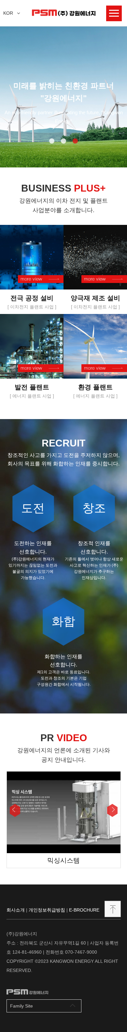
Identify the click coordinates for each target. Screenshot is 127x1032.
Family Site (21, 1006)
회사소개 (16, 910)
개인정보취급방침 (47, 910)
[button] (15, 810)
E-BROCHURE (84, 910)
